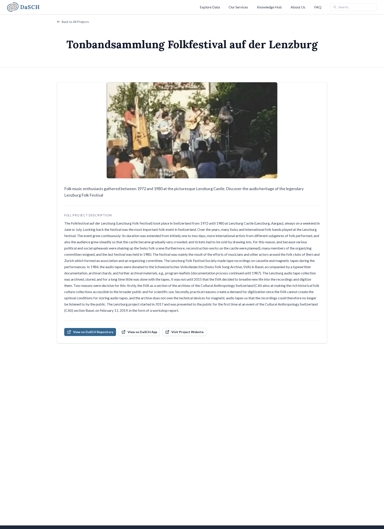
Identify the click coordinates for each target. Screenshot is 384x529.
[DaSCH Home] (23, 7)
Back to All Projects (75, 22)
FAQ (317, 7)
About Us (298, 7)
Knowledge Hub (269, 7)
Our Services (238, 7)
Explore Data (210, 7)
